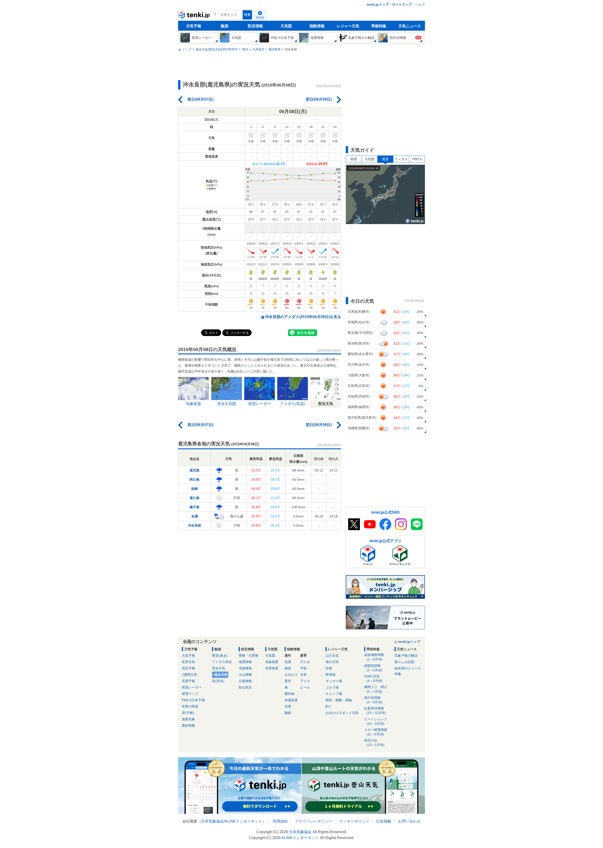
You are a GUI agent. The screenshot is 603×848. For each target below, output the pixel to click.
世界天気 (188, 662)
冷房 (303, 674)
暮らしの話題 (404, 662)
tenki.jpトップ (378, 4)
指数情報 (317, 26)
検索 (247, 14)
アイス (305, 681)
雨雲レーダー (192, 687)
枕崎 (194, 489)
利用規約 (280, 821)
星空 (288, 681)
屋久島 (195, 498)
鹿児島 (195, 470)
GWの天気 (373, 678)
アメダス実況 (222, 662)
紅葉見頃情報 (375, 710)
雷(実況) (218, 681)
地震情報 (245, 662)
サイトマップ (402, 4)
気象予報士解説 (406, 655)
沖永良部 (194, 525)
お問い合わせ (409, 821)
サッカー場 (334, 681)
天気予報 (193, 26)
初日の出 (374, 742)
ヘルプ (420, 4)
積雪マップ (190, 694)
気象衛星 (271, 662)
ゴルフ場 (332, 687)
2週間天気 (189, 674)
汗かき (305, 662)
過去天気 (221, 674)
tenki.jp (194, 16)
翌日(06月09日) (319, 99)
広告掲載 (383, 821)
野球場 (330, 674)
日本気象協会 (212, 821)
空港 (329, 668)
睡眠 (288, 713)
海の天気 (332, 662)
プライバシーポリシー (313, 821)
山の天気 (332, 655)
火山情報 (245, 674)
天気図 (286, 26)
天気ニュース (409, 26)
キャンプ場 (334, 694)
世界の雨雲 (190, 706)
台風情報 (245, 681)
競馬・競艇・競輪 (339, 700)
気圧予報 (188, 668)
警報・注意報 (248, 655)
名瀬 (194, 516)
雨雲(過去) (220, 655)
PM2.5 (417, 159)
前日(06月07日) (200, 99)
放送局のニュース (408, 668)
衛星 (353, 159)
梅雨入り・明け (375, 689)
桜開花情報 (373, 668)
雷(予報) (188, 713)
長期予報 (188, 681)
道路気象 (188, 719)
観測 (224, 26)
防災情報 (255, 26)
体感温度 (291, 700)
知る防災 (245, 687)
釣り (329, 706)
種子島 (195, 507)
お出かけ (291, 674)
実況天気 (218, 668)
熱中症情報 (373, 700)
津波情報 (245, 668)
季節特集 (378, 26)
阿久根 (195, 479)
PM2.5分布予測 (193, 700)
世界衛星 (271, 668)
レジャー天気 (348, 26)
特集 (398, 674)
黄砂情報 (188, 725)
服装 (288, 668)
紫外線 (289, 694)
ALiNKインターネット (243, 821)
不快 (303, 668)
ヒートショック (375, 721)
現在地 (260, 17)
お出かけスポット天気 (342, 713)
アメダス (401, 159)
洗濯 (288, 662)
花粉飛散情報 (374, 657)
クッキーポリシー (354, 821)
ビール (305, 687)
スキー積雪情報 (375, 732)
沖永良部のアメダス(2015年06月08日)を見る (303, 317)
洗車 (288, 706)
